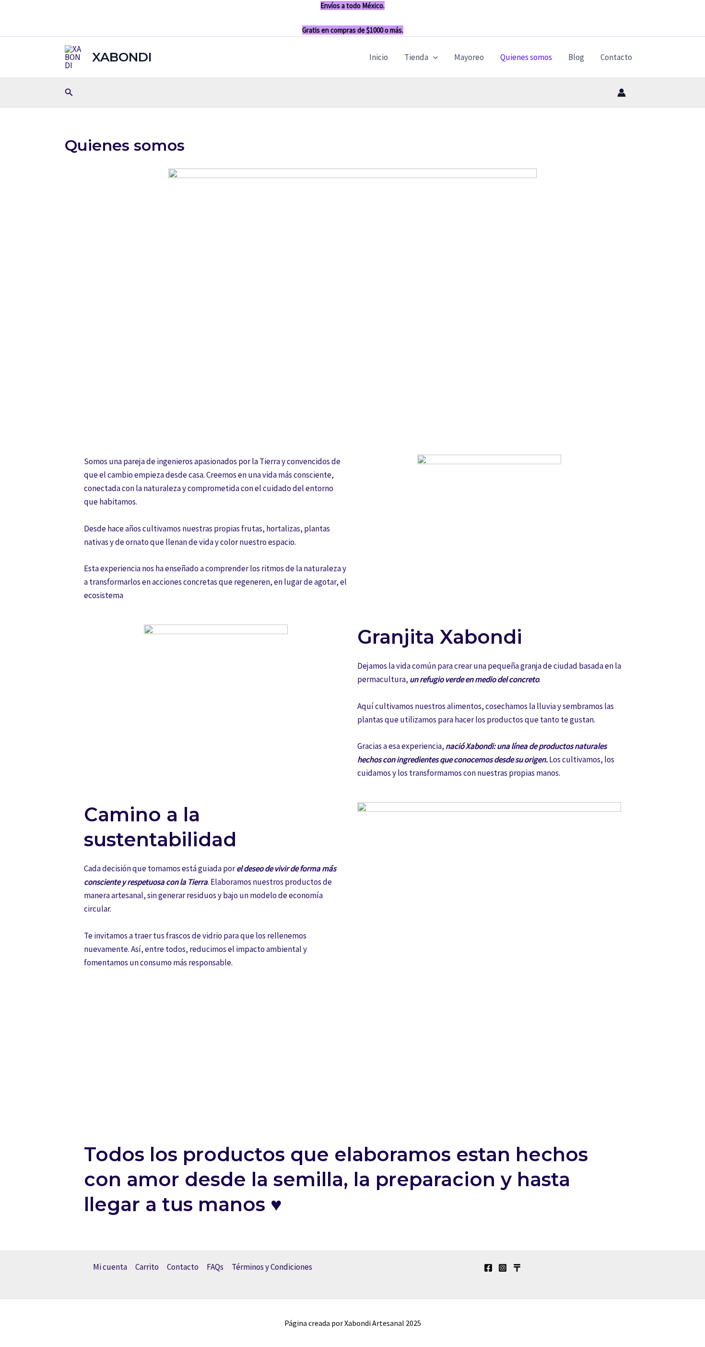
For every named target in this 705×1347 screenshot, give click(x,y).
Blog (576, 57)
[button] (433, 57)
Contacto (616, 57)
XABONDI (122, 57)
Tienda (416, 57)
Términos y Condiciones (272, 1267)
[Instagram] (502, 1267)
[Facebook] (488, 1267)
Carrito (147, 1267)
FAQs (215, 1267)
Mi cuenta (110, 1267)
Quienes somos (526, 57)
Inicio (378, 57)
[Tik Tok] (517, 1267)
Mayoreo (469, 57)
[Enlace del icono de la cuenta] (621, 92)
